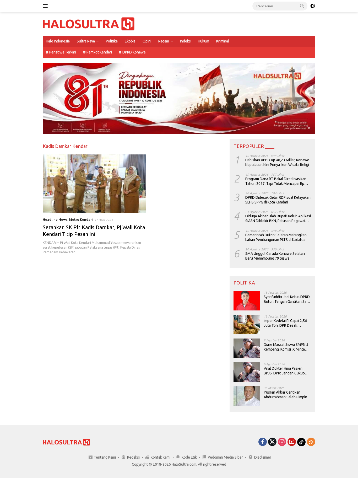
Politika (112, 41)
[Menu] (46, 6)
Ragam (163, 41)
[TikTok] (301, 442)
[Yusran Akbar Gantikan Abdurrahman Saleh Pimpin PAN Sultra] (247, 396)
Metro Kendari (81, 219)
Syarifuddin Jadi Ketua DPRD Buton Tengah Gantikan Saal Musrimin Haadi (287, 299)
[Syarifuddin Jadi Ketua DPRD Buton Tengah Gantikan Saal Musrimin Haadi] (247, 300)
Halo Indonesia (58, 41)
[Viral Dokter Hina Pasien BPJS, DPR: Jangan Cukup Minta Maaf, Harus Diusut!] (247, 372)
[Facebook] (262, 442)
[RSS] (311, 442)
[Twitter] (272, 442)
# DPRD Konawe (132, 52)
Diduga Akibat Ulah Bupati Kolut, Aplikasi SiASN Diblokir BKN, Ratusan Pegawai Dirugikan (278, 218)
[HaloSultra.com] (88, 24)
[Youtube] (292, 442)
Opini (147, 41)
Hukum (203, 41)
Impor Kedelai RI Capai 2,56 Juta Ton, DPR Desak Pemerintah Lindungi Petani (286, 323)
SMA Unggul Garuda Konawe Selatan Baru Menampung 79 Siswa (275, 255)
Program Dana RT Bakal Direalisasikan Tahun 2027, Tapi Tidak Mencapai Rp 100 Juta (275, 181)
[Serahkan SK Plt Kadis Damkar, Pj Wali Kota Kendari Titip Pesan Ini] (94, 183)
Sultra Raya (86, 41)
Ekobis (130, 41)
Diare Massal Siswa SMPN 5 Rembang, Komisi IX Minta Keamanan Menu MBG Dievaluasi (286, 347)
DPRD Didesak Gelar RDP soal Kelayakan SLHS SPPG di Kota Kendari (278, 199)
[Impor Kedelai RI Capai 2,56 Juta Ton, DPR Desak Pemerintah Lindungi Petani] (247, 324)
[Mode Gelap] (312, 6)
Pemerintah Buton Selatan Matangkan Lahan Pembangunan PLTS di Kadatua (276, 237)
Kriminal (222, 41)
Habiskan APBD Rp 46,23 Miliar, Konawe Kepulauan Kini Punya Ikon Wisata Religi (277, 162)
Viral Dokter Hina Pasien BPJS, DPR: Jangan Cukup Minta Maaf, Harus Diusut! (284, 370)
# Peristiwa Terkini (61, 52)
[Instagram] (282, 442)
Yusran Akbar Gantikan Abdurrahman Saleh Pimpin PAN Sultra (285, 394)
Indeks (185, 41)
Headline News (55, 219)
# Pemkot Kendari (97, 52)
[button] (302, 6)
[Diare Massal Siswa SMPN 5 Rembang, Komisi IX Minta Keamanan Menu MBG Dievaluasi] (247, 348)
